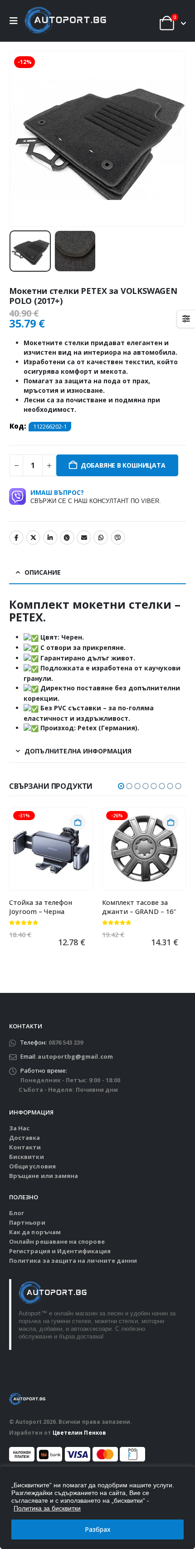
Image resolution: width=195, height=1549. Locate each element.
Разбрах (98, 1529)
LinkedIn (50, 537)
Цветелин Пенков (79, 1432)
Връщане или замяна (43, 1176)
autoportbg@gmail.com (75, 1056)
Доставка (24, 1138)
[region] (97, 1507)
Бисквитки (26, 1157)
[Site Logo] (65, 21)
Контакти (25, 1147)
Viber (118, 537)
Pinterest (67, 537)
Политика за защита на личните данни (73, 1260)
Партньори (27, 1222)
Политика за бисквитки (47, 1508)
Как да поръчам (35, 1232)
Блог (16, 1213)
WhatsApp (100, 537)
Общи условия (32, 1166)
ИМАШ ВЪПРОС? (95, 496)
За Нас (19, 1128)
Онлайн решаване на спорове (57, 1241)
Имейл (84, 537)
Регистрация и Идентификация (60, 1251)
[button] (16, 21)
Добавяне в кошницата (123, 465)
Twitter (33, 537)
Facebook (16, 537)
